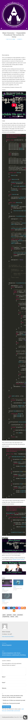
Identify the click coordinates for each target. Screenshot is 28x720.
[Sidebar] (1, 28)
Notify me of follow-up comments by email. (14, 700)
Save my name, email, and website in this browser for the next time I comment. (12, 696)
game (4, 614)
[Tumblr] (11, 608)
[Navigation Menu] (26, 28)
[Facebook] (9, 608)
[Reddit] (3, 608)
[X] (6, 608)
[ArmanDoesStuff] (14, 15)
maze (14, 614)
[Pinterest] (16, 608)
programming (6, 616)
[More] (14, 610)
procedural (19, 614)
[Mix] (22, 608)
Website (4, 688)
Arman (14, 39)
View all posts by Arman (8, 636)
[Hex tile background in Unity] (7, 583)
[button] (25, 717)
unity (16, 616)
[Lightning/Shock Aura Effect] (18, 582)
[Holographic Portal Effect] (7, 596)
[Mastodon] (19, 608)
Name (4, 677)
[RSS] (24, 608)
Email (4, 682)
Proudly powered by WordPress (8, 717)
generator (9, 614)
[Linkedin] (14, 608)
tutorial (12, 616)
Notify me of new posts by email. (11, 703)
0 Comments (19, 39)
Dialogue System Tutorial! (18, 559)
